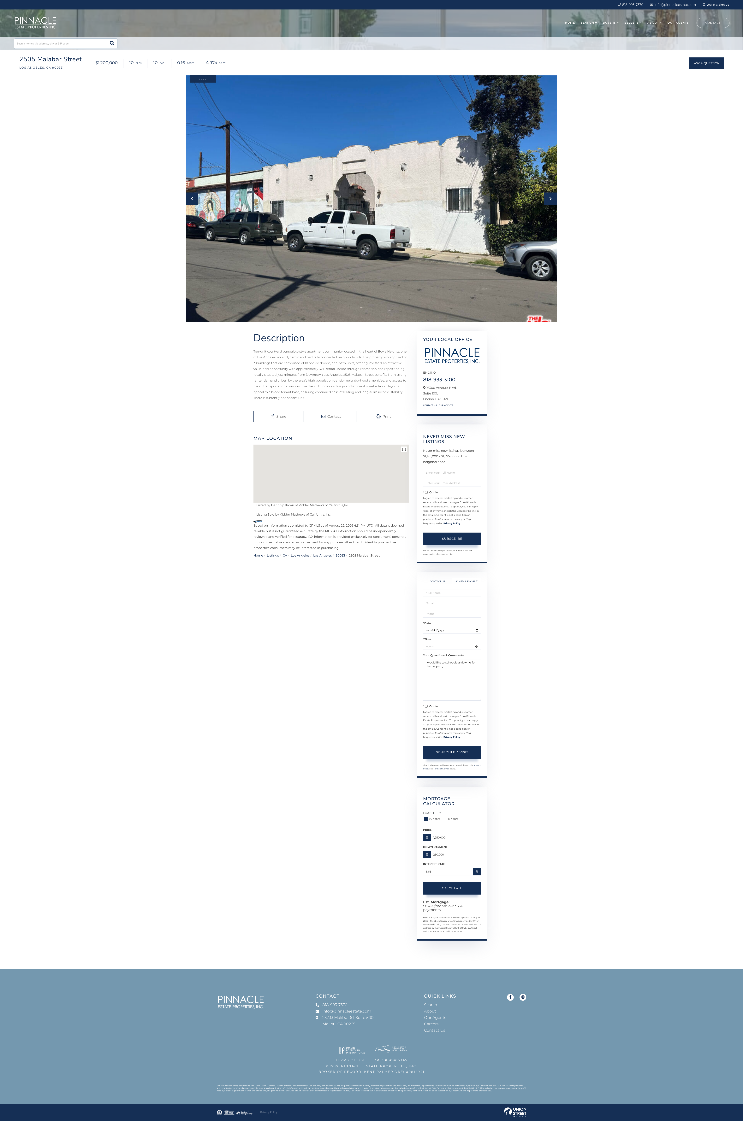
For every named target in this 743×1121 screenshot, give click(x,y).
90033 (340, 556)
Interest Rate (434, 864)
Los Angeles (300, 556)
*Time (427, 639)
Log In (710, 4)
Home (258, 556)
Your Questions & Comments (443, 655)
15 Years (453, 818)
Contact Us (430, 405)
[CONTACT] (706, 63)
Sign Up (724, 4)
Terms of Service (441, 769)
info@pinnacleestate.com (675, 5)
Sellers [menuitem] (632, 22)
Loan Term (432, 813)
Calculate (452, 888)
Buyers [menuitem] (609, 22)
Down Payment (435, 847)
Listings (273, 556)
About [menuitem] (653, 22)
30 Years (434, 818)
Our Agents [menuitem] (678, 22)
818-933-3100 (439, 380)
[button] (112, 43)
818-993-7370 (632, 5)
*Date (427, 623)
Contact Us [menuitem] (434, 1030)
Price (427, 830)
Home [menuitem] (570, 22)
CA (285, 556)
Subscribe (452, 538)
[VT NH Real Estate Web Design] (515, 1112)
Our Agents (446, 405)
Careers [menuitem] (431, 1024)
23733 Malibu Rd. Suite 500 (347, 1020)
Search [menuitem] (587, 22)
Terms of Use (351, 1060)
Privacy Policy (451, 523)
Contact (713, 23)
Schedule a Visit (466, 581)
